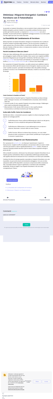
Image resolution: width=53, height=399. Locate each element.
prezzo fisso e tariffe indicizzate (16, 61)
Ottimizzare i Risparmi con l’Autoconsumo (18, 190)
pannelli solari (17, 143)
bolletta (34, 146)
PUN (28, 61)
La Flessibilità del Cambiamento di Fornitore (19, 187)
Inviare (26, 224)
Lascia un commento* (9, 215)
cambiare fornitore (34, 32)
